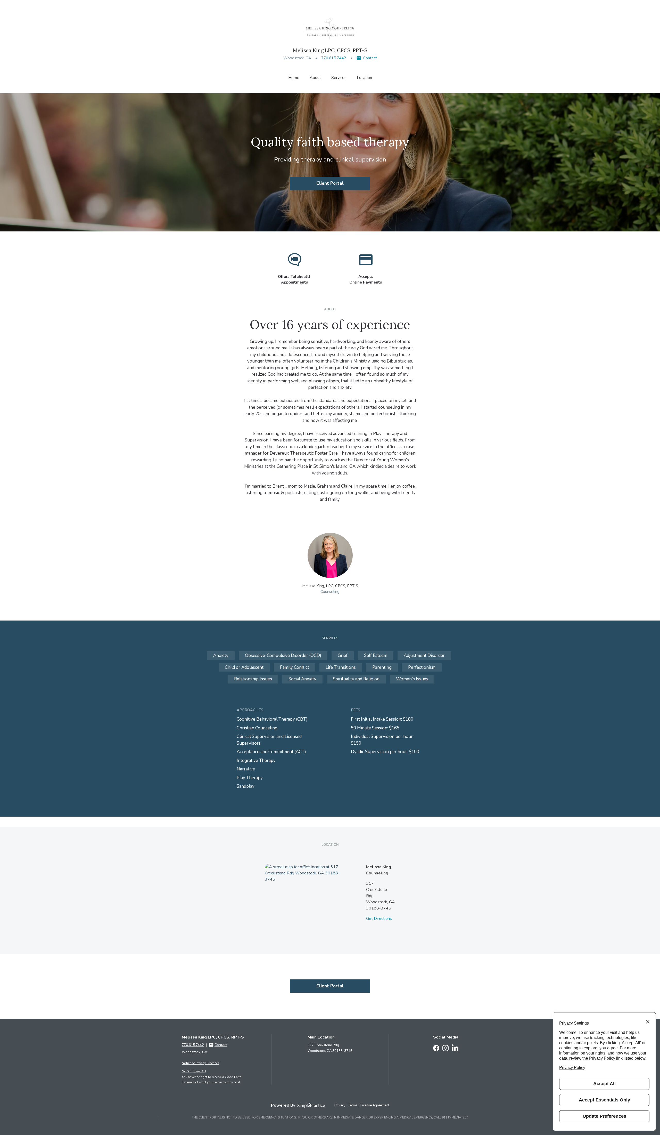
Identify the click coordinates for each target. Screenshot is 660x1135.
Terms (353, 1105)
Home (293, 78)
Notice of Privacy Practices (200, 1063)
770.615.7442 (333, 58)
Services (338, 78)
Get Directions (379, 918)
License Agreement (374, 1105)
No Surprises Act (194, 1071)
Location (364, 78)
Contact (370, 58)
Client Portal (330, 183)
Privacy (339, 1105)
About (315, 78)
